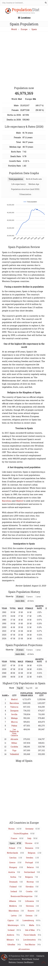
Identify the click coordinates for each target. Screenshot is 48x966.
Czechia (12, 857)
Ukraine (28, 843)
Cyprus (10, 920)
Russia (11, 828)
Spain (34, 29)
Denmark (13, 881)
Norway (30, 881)
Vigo (14, 750)
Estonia (29, 915)
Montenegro (13, 925)
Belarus (30, 867)
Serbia (13, 877)
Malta (31, 925)
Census (20, 962)
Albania (12, 901)
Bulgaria (29, 877)
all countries (24, 949)
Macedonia (14, 910)
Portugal (29, 862)
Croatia (29, 891)
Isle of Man (30, 930)
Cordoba (14, 746)
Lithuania (29, 901)
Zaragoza (14, 710)
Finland (13, 886)
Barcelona (6, 500)
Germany (29, 828)
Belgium (31, 853)
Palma (14, 725)
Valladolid (14, 754)
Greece (12, 862)
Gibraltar (11, 944)
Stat (25, 11)
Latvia (14, 915)
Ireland (14, 891)
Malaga (14, 718)
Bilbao (14, 743)
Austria (11, 872)
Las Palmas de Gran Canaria (14, 732)
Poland (12, 848)
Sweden (29, 857)
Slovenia (30, 906)
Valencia (14, 707)
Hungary (13, 867)
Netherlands (12, 853)
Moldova (13, 906)
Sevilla (14, 714)
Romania (29, 848)
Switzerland (29, 872)
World (14, 29)
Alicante (14, 739)
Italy (29, 838)
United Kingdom (21, 833)
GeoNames (28, 962)
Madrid (19, 500)
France (14, 838)
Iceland (11, 930)
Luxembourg (28, 920)
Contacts (40, 956)
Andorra (10, 935)
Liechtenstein (29, 939)
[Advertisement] (24, 59)
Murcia (14, 722)
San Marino (30, 944)
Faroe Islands (30, 935)
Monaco (10, 939)
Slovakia (29, 886)
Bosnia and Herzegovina (21, 896)
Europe (24, 29)
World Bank (27, 959)
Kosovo (31, 910)
